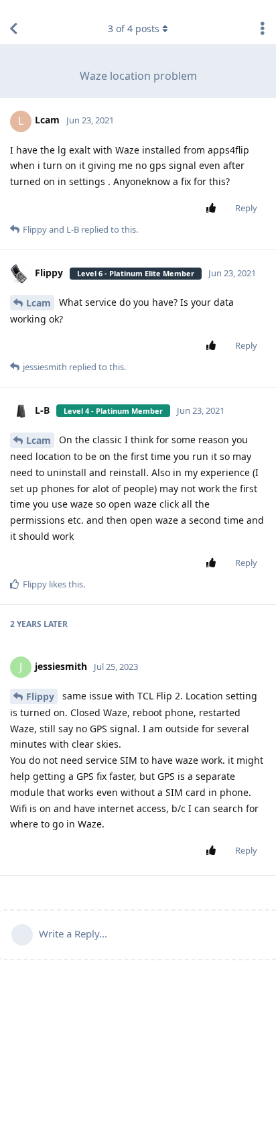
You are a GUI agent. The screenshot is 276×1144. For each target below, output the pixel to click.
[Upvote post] (213, 208)
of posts (133, 28)
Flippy (40, 696)
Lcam (38, 302)
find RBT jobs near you (45, 6)
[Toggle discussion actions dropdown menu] (262, 28)
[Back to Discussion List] (13, 28)
